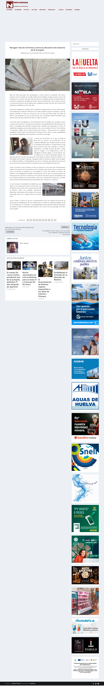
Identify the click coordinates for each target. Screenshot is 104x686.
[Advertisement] (52, 27)
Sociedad (9, 9)
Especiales (51, 9)
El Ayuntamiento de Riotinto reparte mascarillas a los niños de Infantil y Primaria (44, 288)
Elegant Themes (16, 683)
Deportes (42, 9)
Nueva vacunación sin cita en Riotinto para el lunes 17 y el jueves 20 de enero (29, 278)
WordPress (32, 683)
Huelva (61, 9)
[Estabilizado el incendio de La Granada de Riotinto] (61, 265)
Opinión (77, 9)
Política (26, 9)
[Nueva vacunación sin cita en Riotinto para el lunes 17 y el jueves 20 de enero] (29, 265)
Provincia (69, 9)
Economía (18, 9)
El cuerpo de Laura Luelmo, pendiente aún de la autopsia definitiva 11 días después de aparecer (13, 279)
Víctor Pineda (34, 53)
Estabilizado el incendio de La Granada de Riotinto (61, 276)
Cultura (34, 9)
